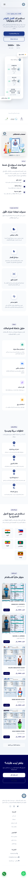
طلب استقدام (14, 823)
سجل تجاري (14, 840)
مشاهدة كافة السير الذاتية (14, 745)
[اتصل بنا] (4, 874)
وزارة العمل (14, 844)
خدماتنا (14, 819)
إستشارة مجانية (14, 39)
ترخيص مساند (14, 836)
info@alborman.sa (13, 857)
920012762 (13, 853)
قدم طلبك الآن (14, 775)
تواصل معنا (14, 781)
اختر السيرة (7, 610)
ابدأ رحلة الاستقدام (14, 34)
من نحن (14, 816)
